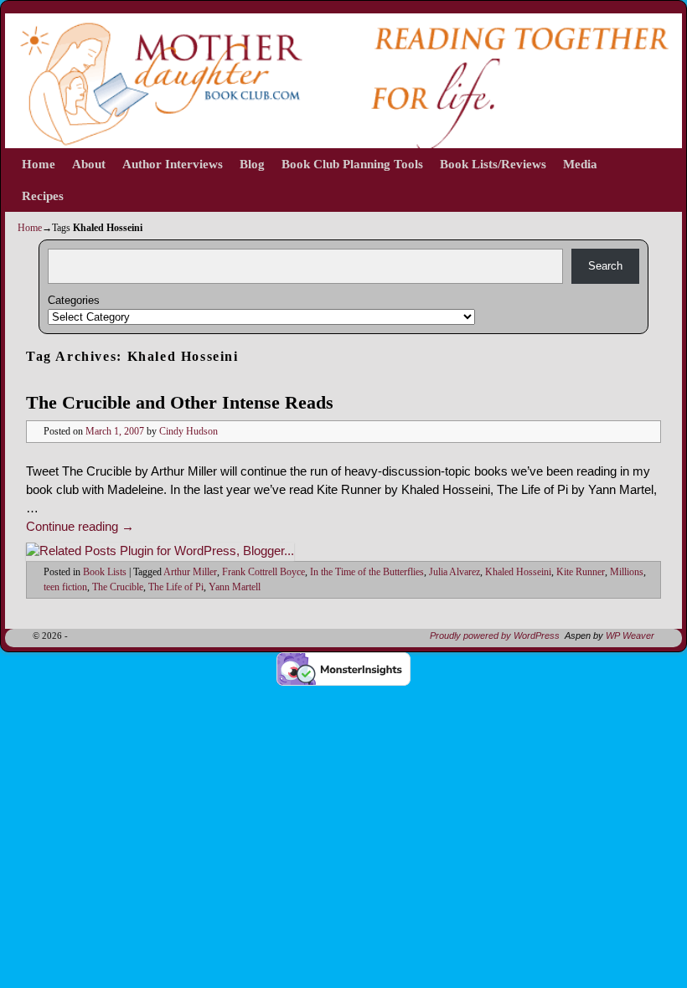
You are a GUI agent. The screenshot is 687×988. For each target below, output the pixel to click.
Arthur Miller (190, 572)
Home (38, 164)
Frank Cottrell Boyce (263, 572)
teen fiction (65, 587)
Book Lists (105, 572)
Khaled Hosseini (518, 572)
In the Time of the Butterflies (367, 572)
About (89, 164)
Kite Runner (580, 572)
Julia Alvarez (454, 572)
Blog (252, 164)
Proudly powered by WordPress (495, 635)
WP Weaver (630, 635)
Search (605, 266)
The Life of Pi (176, 587)
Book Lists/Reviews (493, 164)
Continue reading (80, 526)
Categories (74, 300)
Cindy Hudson (188, 431)
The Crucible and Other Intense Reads (179, 402)
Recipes (43, 196)
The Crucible (117, 587)
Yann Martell (235, 587)
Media (580, 164)
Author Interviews (172, 164)
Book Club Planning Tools (352, 164)
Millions (626, 572)
